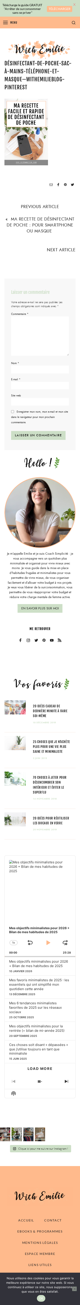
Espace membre (40, 1254)
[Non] (74, 1289)
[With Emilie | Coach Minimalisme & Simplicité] (40, 49)
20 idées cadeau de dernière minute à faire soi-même (50, 711)
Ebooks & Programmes (40, 1231)
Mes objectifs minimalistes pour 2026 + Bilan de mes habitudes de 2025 (38, 963)
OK (41, 1298)
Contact (53, 1220)
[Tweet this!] (72, 185)
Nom (15, 363)
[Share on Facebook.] (58, 185)
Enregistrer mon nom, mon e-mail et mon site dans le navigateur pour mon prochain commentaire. (39, 417)
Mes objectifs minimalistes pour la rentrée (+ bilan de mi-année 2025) (36, 1028)
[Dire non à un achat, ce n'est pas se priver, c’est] (5, 1134)
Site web (16, 396)
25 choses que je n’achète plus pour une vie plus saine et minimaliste (51, 747)
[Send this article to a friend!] (51, 185)
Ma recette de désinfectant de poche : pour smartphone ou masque (40, 225)
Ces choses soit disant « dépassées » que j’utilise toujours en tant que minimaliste (38, 1049)
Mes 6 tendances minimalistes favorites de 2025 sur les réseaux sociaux (35, 1007)
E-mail (15, 379)
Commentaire (19, 314)
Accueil (26, 1220)
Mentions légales (40, 1243)
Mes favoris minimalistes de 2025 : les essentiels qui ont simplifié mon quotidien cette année (39, 984)
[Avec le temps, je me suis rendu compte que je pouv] (40, 1134)
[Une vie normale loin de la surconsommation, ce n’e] (17, 1134)
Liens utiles (40, 1265)
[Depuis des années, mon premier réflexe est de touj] (28, 1134)
